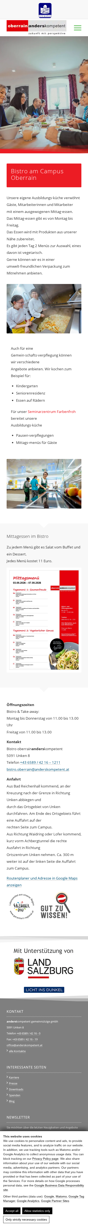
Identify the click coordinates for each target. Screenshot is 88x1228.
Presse (13, 1083)
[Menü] (75, 27)
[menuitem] (45, 9)
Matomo (61, 1196)
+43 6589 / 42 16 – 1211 (40, 762)
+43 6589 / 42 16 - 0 (28, 1033)
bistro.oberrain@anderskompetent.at (38, 769)
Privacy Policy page (45, 1158)
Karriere (14, 1077)
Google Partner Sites (55, 1201)
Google (49, 1196)
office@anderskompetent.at (25, 1045)
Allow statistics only (37, 1211)
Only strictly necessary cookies (26, 1219)
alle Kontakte (17, 1051)
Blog (12, 1101)
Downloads (16, 1089)
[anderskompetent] (36, 27)
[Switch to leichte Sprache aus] (45, 9)
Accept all (11, 1211)
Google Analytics (28, 1201)
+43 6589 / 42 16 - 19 (25, 1039)
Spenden (14, 1095)
